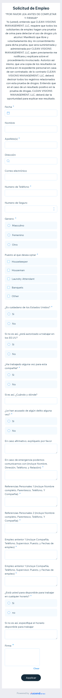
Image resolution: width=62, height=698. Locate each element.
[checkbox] (31, 262)
